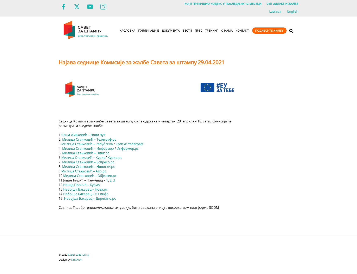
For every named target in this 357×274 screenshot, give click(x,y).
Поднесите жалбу (269, 30)
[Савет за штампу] (86, 38)
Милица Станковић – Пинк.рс (85, 153)
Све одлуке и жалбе (282, 4)
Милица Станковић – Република (87, 144)
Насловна (127, 30)
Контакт (242, 30)
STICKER (76, 259)
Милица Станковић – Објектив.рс (90, 175)
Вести (187, 30)
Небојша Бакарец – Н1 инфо (85, 194)
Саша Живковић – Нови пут (83, 135)
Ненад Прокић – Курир (81, 185)
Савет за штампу (78, 254)
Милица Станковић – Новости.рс (88, 166)
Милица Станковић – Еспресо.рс (88, 162)
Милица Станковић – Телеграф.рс (89, 139)
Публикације (148, 30)
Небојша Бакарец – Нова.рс (85, 189)
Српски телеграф (129, 144)
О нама (227, 30)
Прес (198, 30)
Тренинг (211, 30)
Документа (171, 30)
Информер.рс (128, 148)
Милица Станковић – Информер (88, 148)
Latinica (275, 11)
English (292, 11)
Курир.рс (115, 157)
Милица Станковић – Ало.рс (83, 171)
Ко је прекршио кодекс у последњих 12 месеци (223, 4)
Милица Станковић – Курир (83, 157)
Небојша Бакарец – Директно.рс (90, 198)
